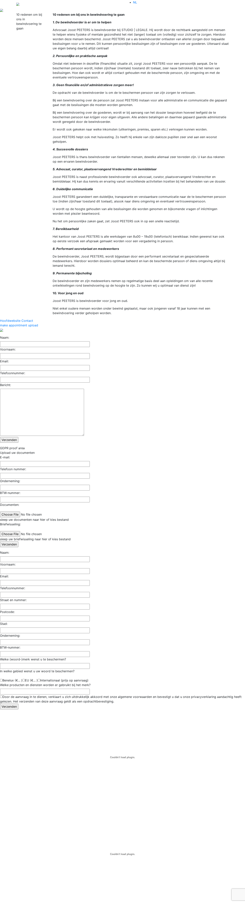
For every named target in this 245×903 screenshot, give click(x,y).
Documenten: (9, 505)
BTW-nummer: (10, 493)
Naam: (4, 337)
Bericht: (5, 385)
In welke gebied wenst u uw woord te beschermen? (37, 671)
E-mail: (5, 457)
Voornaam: (8, 349)
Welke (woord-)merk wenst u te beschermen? (33, 659)
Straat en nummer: (13, 600)
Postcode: (7, 612)
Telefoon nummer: (13, 469)
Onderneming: (10, 481)
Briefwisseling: (10, 524)
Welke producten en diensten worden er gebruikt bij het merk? (45, 685)
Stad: (3, 624)
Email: (4, 361)
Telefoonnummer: (12, 373)
